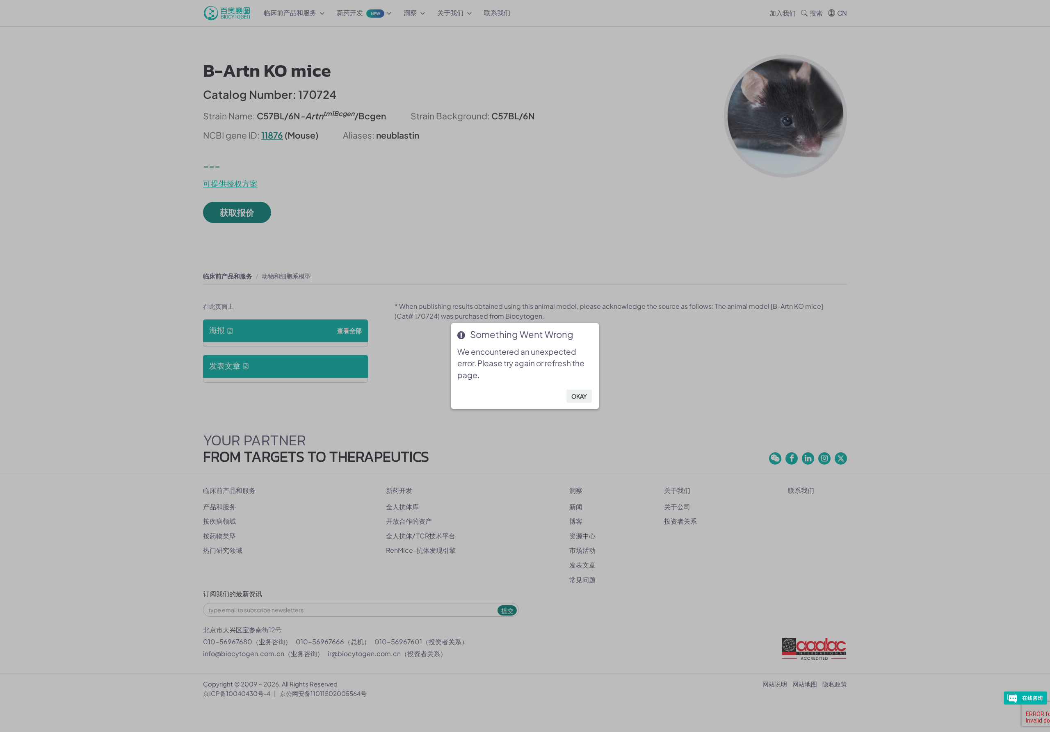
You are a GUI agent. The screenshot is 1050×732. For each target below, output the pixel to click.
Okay (579, 396)
